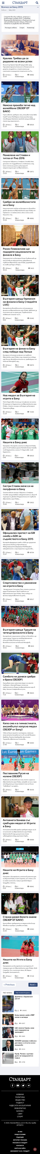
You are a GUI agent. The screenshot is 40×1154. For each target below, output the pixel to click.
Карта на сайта (20, 1148)
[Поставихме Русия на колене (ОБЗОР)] (20, 760)
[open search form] (37, 3)
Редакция (20, 1137)
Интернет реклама (20, 1140)
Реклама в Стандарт (20, 1143)
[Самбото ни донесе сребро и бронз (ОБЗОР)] (20, 663)
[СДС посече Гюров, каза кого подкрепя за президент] (8, 1032)
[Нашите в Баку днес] (20, 429)
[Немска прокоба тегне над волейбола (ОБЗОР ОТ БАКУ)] (20, 91)
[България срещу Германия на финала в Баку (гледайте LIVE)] (20, 285)
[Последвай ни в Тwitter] (23, 1085)
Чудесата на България (20, 1105)
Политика (20, 1097)
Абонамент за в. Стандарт (20, 1151)
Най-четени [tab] (7, 993)
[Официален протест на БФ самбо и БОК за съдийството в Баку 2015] (20, 519)
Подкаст (20, 1103)
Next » (33, 985)
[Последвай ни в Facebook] (12, 1085)
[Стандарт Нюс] (20, 1081)
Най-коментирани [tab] (23, 993)
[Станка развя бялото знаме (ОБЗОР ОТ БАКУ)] (20, 903)
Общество (20, 1100)
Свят (20, 1114)
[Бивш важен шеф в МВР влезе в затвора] (8, 1019)
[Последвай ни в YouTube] (18, 1085)
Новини (4, 10)
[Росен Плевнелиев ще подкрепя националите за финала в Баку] (20, 235)
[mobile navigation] (3, 3)
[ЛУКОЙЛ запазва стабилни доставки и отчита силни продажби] (8, 1045)
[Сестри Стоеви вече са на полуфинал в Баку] (20, 472)
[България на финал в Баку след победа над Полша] (20, 335)
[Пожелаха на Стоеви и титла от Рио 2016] (20, 141)
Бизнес (20, 1111)
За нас (20, 1132)
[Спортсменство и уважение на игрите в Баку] (20, 569)
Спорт (22, 28)
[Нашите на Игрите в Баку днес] (20, 856)
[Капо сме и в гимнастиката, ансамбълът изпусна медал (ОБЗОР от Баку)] (20, 710)
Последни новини (11, 28)
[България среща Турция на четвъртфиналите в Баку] (20, 616)
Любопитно (20, 1108)
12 (18, 1010)
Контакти (20, 1146)
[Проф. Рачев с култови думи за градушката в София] (8, 1058)
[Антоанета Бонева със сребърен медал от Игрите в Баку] (20, 806)
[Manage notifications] (35, 1149)
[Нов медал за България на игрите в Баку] (20, 382)
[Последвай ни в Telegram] (28, 1085)
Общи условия (20, 1134)
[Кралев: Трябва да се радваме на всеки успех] (20, 45)
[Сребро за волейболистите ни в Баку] (20, 188)
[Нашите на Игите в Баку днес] (20, 946)
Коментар (30, 28)
